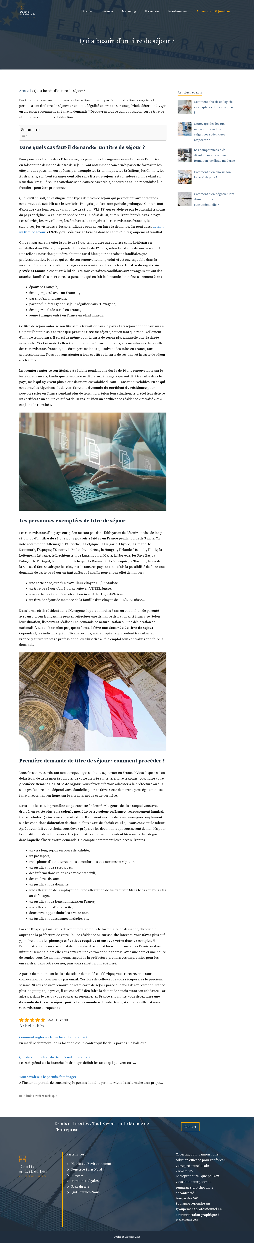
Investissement (178, 11)
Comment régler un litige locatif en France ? (53, 1037)
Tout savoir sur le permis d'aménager (47, 1077)
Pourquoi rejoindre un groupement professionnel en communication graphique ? (199, 1209)
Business (107, 11)
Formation (152, 11)
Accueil (88, 11)
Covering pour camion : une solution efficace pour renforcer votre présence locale (200, 1160)
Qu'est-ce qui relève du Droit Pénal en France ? (54, 1057)
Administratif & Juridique (213, 11)
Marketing (129, 11)
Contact (190, 1127)
